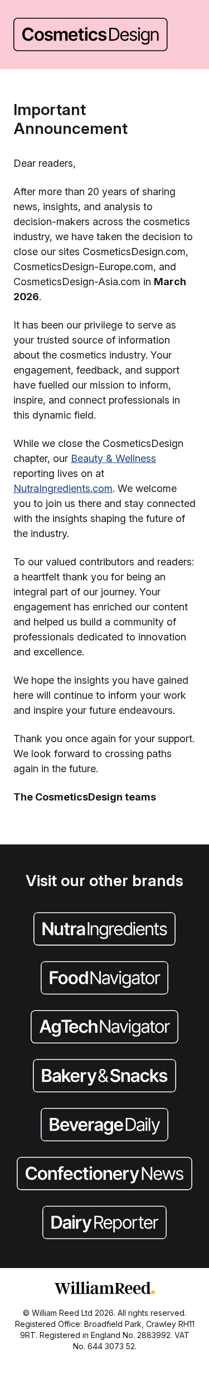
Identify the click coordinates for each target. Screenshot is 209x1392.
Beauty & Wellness (113, 458)
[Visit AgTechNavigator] (104, 1028)
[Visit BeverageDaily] (104, 1126)
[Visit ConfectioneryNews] (104, 1174)
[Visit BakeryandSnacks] (104, 1077)
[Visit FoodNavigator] (104, 979)
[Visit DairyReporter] (104, 1223)
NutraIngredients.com (63, 488)
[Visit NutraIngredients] (104, 930)
